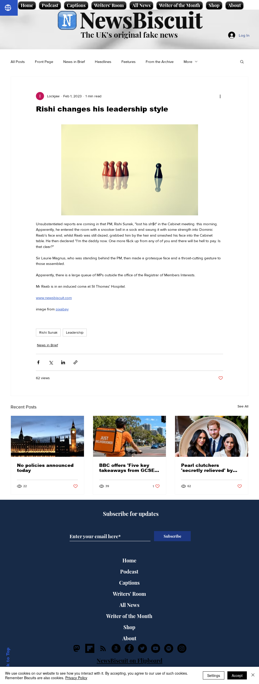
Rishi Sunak (48, 332)
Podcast (129, 571)
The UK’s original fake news (129, 35)
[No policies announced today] (47, 436)
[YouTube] (155, 648)
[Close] (253, 675)
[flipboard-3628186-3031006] (89, 648)
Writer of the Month (129, 615)
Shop (129, 627)
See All (243, 406)
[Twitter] (142, 648)
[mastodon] (76, 648)
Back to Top (8, 661)
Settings (213, 675)
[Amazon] (116, 648)
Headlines (103, 61)
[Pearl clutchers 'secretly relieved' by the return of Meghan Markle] (211, 436)
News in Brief (74, 61)
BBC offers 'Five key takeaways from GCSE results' (127, 468)
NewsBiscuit (141, 19)
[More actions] (220, 96)
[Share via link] (75, 362)
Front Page (44, 61)
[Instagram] (181, 648)
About (129, 638)
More (188, 61)
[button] (242, 61)
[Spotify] (168, 648)
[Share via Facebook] (38, 362)
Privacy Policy (76, 677)
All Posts (18, 61)
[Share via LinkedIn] (63, 362)
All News (129, 604)
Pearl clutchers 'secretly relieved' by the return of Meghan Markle (207, 468)
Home (129, 560)
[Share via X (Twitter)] (50, 362)
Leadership (74, 332)
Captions (129, 582)
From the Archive (160, 61)
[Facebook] (129, 648)
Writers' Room (129, 593)
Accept (237, 675)
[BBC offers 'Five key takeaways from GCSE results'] (129, 436)
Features (128, 61)
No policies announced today (45, 468)
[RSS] (102, 648)
